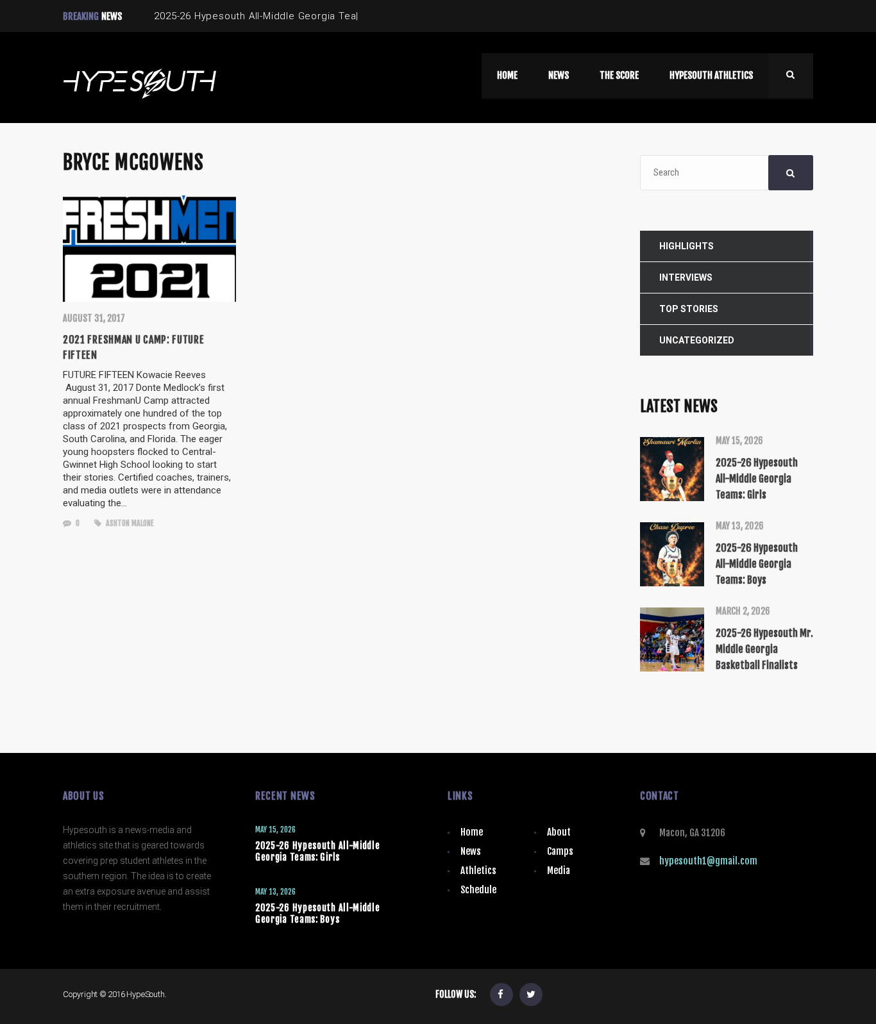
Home (471, 832)
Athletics (478, 870)
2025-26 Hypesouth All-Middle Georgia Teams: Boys (317, 913)
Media (558, 870)
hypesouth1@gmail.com (708, 861)
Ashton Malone (129, 523)
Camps (560, 851)
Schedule (478, 890)
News (470, 851)
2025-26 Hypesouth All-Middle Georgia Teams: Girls (317, 851)
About (559, 832)
